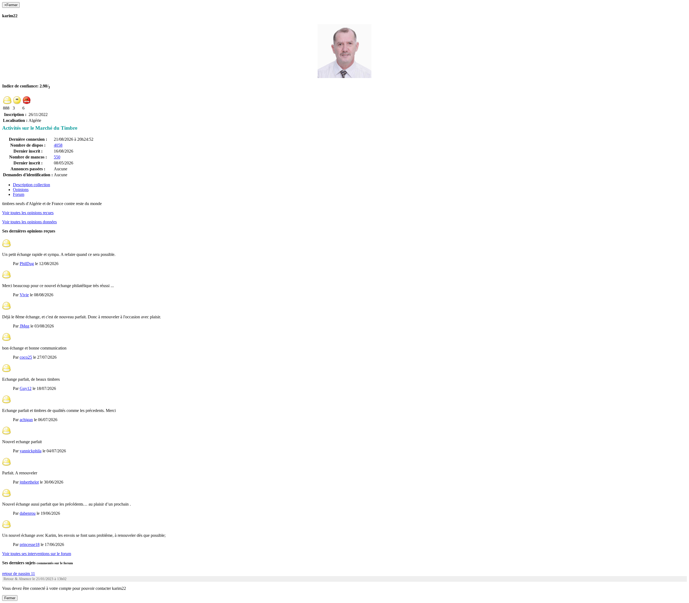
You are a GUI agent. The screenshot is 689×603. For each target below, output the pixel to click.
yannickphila (30, 451)
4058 (58, 145)
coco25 (26, 357)
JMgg (24, 326)
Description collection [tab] (31, 184)
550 (57, 157)
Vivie (24, 294)
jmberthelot (29, 482)
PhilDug (27, 263)
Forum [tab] (18, 194)
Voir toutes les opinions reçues (28, 212)
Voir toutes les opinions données (29, 222)
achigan (26, 419)
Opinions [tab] (21, 189)
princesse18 (30, 544)
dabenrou (28, 513)
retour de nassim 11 (18, 573)
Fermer (9, 598)
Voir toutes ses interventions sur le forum (36, 553)
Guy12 (25, 388)
